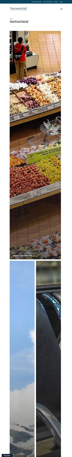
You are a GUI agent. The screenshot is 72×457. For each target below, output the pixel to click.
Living (14, 253)
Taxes (24, 253)
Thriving (29, 253)
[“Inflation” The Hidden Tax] (35, 145)
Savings (19, 253)
